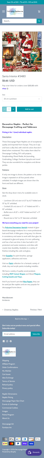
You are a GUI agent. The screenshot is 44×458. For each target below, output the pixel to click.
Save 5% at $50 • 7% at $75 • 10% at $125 (22, 2)
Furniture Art (7, 427)
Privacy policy (7, 388)
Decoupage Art (8, 424)
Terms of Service (8, 381)
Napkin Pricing (7, 397)
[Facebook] (4, 341)
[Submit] (39, 21)
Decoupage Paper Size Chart (13, 401)
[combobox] (19, 21)
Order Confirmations (10, 367)
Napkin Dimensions (9, 394)
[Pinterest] (11, 341)
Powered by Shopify (9, 452)
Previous (33, 309)
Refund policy (7, 385)
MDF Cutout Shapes (17, 274)
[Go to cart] (39, 11)
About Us (5, 418)
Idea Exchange (7, 378)
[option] (22, 52)
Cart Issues (6, 374)
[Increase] (13, 109)
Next (40, 309)
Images (5, 411)
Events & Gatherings (10, 404)
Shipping (5, 360)
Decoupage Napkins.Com (23, 449)
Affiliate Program (8, 364)
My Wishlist (6, 371)
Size (3, 95)
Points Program (8, 415)
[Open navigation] (3, 11)
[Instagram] (7, 341)
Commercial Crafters (10, 408)
